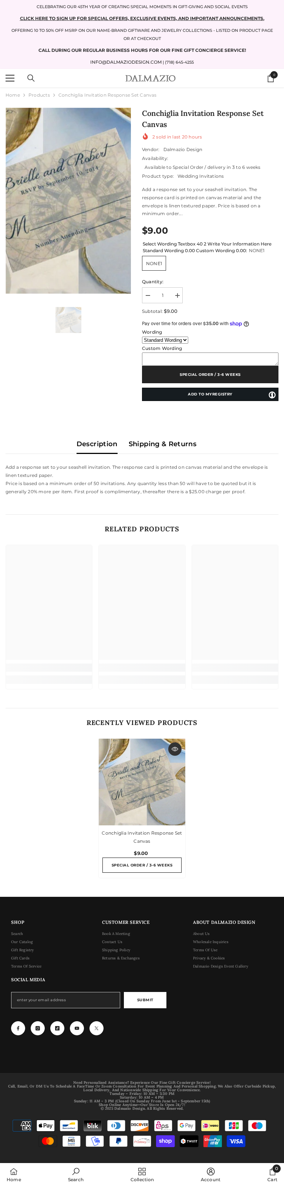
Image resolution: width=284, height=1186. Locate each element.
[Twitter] (96, 1028)
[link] (49, 668)
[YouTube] (77, 1028)
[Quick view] (175, 749)
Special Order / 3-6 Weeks (210, 374)
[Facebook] (18, 1028)
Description (97, 444)
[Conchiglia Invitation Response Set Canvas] (142, 782)
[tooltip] (272, 395)
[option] (68, 201)
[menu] (10, 78)
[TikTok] (57, 1028)
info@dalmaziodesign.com (126, 62)
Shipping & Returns (162, 444)
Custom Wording (162, 348)
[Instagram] (38, 1028)
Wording (152, 332)
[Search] (31, 78)
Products (39, 95)
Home (13, 95)
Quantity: (152, 281)
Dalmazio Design (183, 149)
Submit (145, 1000)
